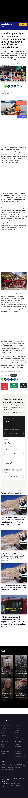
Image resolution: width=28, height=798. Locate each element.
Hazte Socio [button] (23, 24)
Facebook (18, 726)
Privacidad (4, 735)
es (11, 788)
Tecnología (4, 769)
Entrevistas (18, 751)
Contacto (3, 733)
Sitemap (13, 785)
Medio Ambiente (5, 64)
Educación (10, 767)
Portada (17, 744)
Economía (19, 764)
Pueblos (3, 766)
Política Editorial (5, 728)
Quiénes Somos (5, 726)
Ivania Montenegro (7, 92)
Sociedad (3, 767)
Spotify (17, 737)
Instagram (18, 728)
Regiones (14, 64)
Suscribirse (14, 433)
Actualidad (18, 746)
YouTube (23, 386)
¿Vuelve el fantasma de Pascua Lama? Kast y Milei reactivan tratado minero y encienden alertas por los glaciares (13, 521)
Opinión (17, 749)
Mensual (15, 412)
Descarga (13, 375)
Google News (4, 387)
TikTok (16, 735)
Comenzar (14, 453)
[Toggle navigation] (3, 27)
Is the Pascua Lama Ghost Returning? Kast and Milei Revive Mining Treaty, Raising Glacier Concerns (14, 587)
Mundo (3, 753)
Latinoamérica (5, 751)
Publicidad (4, 730)
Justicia (8, 766)
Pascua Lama (5, 65)
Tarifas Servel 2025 (15, 783)
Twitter (17, 730)
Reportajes (18, 753)
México (3, 746)
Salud (12, 766)
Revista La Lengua (20, 756)
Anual (21, 412)
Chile (19, 64)
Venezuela (4, 749)
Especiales (23, 766)
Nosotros (13, 778)
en (13, 788)
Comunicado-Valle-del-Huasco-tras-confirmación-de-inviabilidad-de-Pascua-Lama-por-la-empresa (13, 373)
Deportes (10, 769)
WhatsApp (14, 386)
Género (17, 766)
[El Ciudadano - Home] (7, 24)
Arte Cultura (17, 767)
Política (3, 764)
